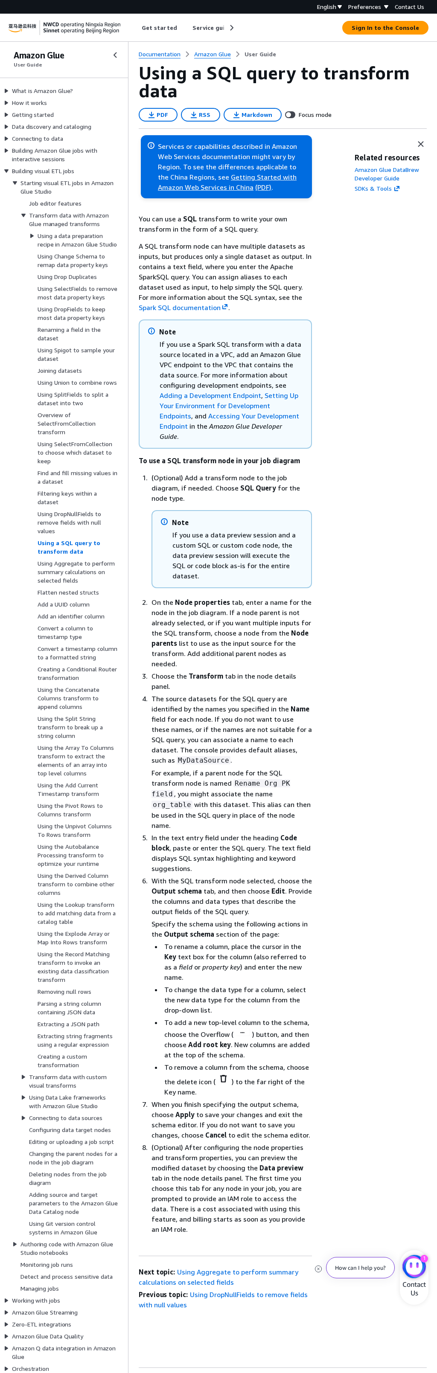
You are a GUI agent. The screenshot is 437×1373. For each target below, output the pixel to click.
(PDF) (263, 187)
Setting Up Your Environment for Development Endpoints (229, 405)
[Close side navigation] (115, 55)
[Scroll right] (231, 28)
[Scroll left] (135, 28)
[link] (260, 54)
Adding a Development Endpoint (210, 395)
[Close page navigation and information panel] (421, 144)
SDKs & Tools (373, 188)
